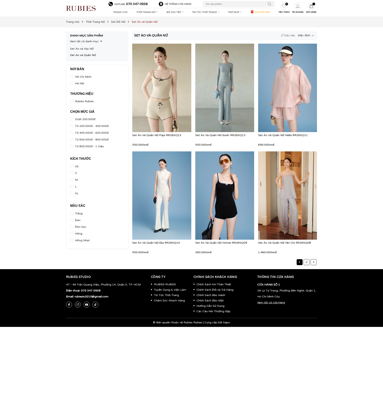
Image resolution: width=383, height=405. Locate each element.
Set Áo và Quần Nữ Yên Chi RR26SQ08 (284, 242)
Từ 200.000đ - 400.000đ (92, 126)
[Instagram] (78, 305)
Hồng (78, 233)
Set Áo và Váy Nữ (82, 48)
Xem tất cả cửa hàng (271, 302)
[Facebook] (69, 305)
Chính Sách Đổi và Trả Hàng (214, 289)
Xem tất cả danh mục (84, 41)
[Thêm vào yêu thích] (168, 88)
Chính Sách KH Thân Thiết (213, 284)
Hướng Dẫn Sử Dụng (210, 306)
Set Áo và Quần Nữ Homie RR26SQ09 (221, 242)
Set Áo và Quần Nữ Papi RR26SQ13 (156, 135)
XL (76, 193)
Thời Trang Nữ (146, 12)
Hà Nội (79, 83)
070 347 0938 (137, 4)
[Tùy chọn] (156, 88)
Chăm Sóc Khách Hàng (169, 300)
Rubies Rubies (84, 101)
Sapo (226, 322)
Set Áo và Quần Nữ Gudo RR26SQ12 (220, 135)
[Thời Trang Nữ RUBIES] (85, 8)
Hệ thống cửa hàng (178, 4)
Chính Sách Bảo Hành (210, 295)
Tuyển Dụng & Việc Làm (170, 289)
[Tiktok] (95, 305)
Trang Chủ (120, 12)
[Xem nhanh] (162, 88)
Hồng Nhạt (82, 240)
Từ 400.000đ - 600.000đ (92, 132)
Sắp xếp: (290, 35)
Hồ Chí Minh (83, 76)
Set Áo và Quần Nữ (83, 55)
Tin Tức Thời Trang (204, 12)
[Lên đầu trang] (374, 383)
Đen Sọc (80, 226)
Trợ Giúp (234, 12)
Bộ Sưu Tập (174, 12)
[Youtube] (87, 305)
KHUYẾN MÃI (262, 12)
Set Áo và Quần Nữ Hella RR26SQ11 (283, 135)
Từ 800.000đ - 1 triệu (89, 146)
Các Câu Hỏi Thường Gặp (213, 311)
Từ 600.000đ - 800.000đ (92, 139)
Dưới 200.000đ (85, 119)
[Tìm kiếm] (270, 4)
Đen (77, 220)
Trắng (79, 213)
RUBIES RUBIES (165, 284)
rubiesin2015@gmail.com (91, 296)
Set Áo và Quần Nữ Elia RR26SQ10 (156, 242)
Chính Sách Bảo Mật (210, 300)
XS (77, 166)
